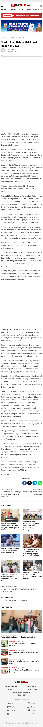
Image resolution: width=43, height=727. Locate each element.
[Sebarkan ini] (24, 483)
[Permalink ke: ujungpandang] (3, 50)
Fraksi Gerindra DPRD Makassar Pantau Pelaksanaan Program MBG (9, 577)
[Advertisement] (21, 109)
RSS (33, 714)
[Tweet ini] (29, 483)
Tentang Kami (31, 689)
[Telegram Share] (34, 483)
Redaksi (11, 689)
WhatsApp (12, 707)
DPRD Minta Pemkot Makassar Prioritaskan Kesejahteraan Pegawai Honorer (10, 526)
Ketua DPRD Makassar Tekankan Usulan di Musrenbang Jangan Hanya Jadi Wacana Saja (31, 552)
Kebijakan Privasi (11, 686)
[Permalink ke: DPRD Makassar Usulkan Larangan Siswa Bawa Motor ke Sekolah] (10, 540)
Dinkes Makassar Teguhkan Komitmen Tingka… (24, 671)
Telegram (12, 714)
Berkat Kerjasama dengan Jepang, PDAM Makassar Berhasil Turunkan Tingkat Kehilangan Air (31, 526)
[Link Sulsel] (21, 5)
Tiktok (33, 710)
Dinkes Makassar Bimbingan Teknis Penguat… (22, 644)
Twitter (33, 703)
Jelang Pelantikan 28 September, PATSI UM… (24, 662)
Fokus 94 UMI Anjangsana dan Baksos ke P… (18, 637)
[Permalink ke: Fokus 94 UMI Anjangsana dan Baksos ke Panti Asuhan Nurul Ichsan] (21, 621)
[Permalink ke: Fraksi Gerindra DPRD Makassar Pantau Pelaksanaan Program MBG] (10, 566)
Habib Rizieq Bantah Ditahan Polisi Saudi (32, 491)
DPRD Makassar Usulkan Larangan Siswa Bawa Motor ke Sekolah (10, 550)
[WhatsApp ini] (40, 483)
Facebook (12, 703)
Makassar (4, 635)
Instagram (33, 707)
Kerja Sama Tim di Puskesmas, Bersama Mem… (24, 653)
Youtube (12, 710)
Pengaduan (31, 686)
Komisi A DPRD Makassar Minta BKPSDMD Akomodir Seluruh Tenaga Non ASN (32, 575)
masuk (11, 601)
